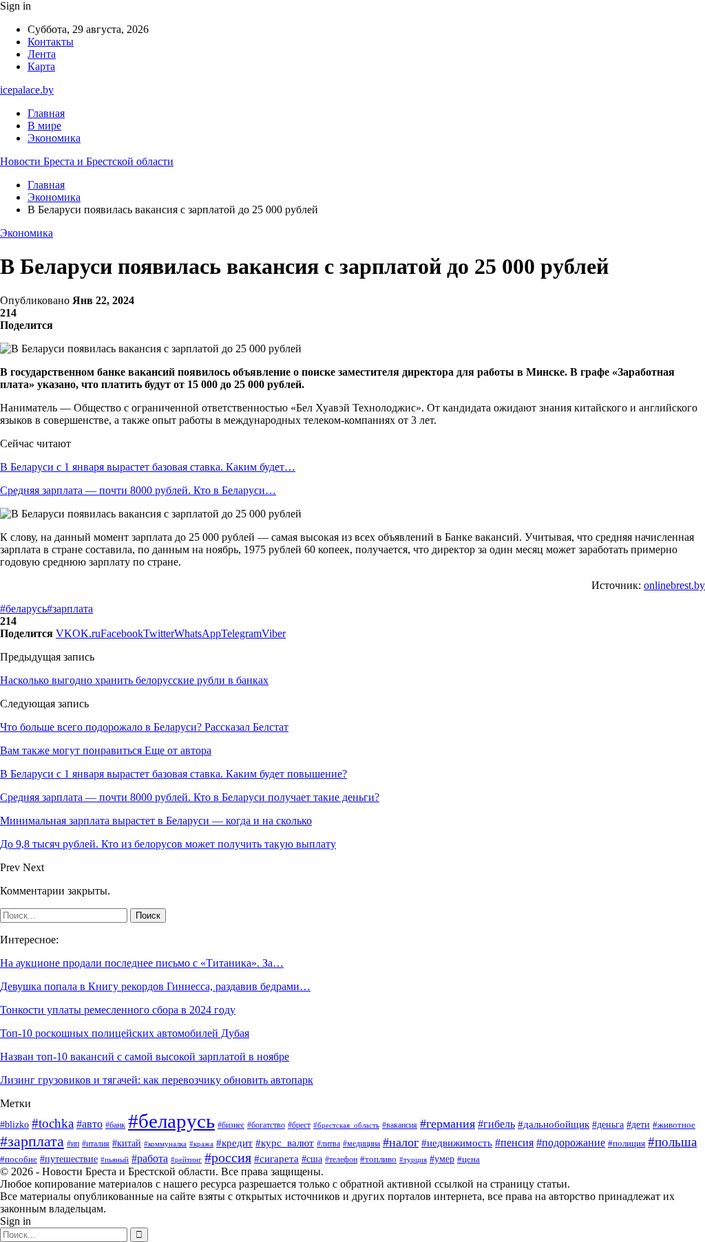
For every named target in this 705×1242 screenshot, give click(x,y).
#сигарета (276, 1158)
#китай (126, 1142)
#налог (401, 1142)
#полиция (626, 1143)
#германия (447, 1124)
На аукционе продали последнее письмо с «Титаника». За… (142, 963)
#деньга (608, 1125)
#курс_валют (284, 1142)
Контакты (51, 41)
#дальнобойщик (553, 1124)
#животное (674, 1125)
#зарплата (70, 608)
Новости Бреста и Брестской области (86, 161)
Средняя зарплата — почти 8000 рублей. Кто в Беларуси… (138, 490)
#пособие (18, 1159)
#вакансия (399, 1125)
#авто (89, 1124)
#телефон (341, 1159)
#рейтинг (186, 1160)
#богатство (266, 1125)
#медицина (361, 1143)
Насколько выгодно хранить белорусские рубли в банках (134, 680)
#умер (442, 1159)
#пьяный (115, 1159)
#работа (149, 1158)
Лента (42, 54)
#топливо (378, 1159)
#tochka (53, 1123)
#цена (468, 1159)
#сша (312, 1158)
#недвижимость (456, 1142)
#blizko (14, 1124)
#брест (299, 1125)
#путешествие (69, 1159)
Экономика (54, 138)
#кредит (234, 1142)
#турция (413, 1159)
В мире (44, 125)
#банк (115, 1125)
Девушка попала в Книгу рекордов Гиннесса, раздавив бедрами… (155, 986)
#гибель (496, 1124)
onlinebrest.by (674, 585)
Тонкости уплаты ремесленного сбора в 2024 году (117, 1010)
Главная (46, 113)
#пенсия (514, 1142)
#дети (638, 1124)
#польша (672, 1142)
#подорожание (570, 1143)
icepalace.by (27, 90)
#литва (328, 1143)
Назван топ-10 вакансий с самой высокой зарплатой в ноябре (144, 1056)
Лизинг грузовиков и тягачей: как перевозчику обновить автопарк (156, 1080)
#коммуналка (165, 1143)
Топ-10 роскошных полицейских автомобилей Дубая (124, 1033)
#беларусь (23, 608)
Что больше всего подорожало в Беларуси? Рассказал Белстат (144, 727)
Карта (41, 66)
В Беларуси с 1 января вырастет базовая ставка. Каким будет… (147, 467)
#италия (95, 1143)
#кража (201, 1144)
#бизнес (231, 1125)
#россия (227, 1157)
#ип (73, 1143)
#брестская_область (346, 1125)
